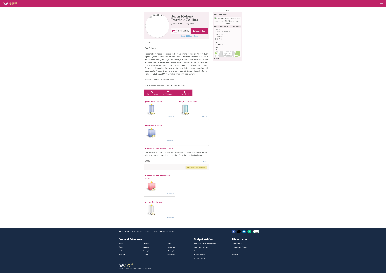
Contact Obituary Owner (190, 36)
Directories (239, 239)
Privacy (154, 231)
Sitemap (172, 231)
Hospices (235, 254)
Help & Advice (203, 239)
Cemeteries (236, 251)
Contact (127, 231)
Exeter (121, 247)
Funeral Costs (199, 251)
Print (216, 58)
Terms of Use (163, 231)
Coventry (146, 243)
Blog (133, 231)
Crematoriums (237, 243)
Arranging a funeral (201, 247)
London (145, 254)
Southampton (123, 251)
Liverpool (146, 247)
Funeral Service (221, 27)
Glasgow (122, 254)
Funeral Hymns (199, 254)
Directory (147, 231)
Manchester (171, 254)
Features (139, 231)
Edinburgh (170, 251)
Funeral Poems (199, 258)
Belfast (121, 243)
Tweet (227, 10)
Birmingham (147, 251)
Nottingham (171, 247)
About (121, 231)
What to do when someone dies (205, 243)
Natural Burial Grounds (240, 247)
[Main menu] (381, 3)
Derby (169, 243)
